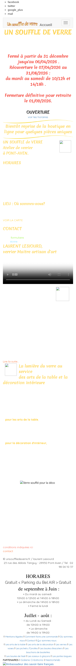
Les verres (61, 644)
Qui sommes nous (46, 640)
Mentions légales (14, 636)
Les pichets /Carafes (27, 648)
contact (8, 551)
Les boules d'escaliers (51, 648)
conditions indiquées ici (18, 547)
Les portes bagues (62, 656)
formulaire (17, 237)
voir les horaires (38, 117)
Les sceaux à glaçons (39, 656)
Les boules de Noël (16, 656)
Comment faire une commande (41, 636)
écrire (13, 241)
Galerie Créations (32, 660)
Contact (31, 640)
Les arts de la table (15, 644)
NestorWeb (53, 660)
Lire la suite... (11, 361)
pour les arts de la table (21, 419)
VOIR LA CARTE (13, 220)
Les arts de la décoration (40, 644)
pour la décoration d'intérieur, (25, 443)
